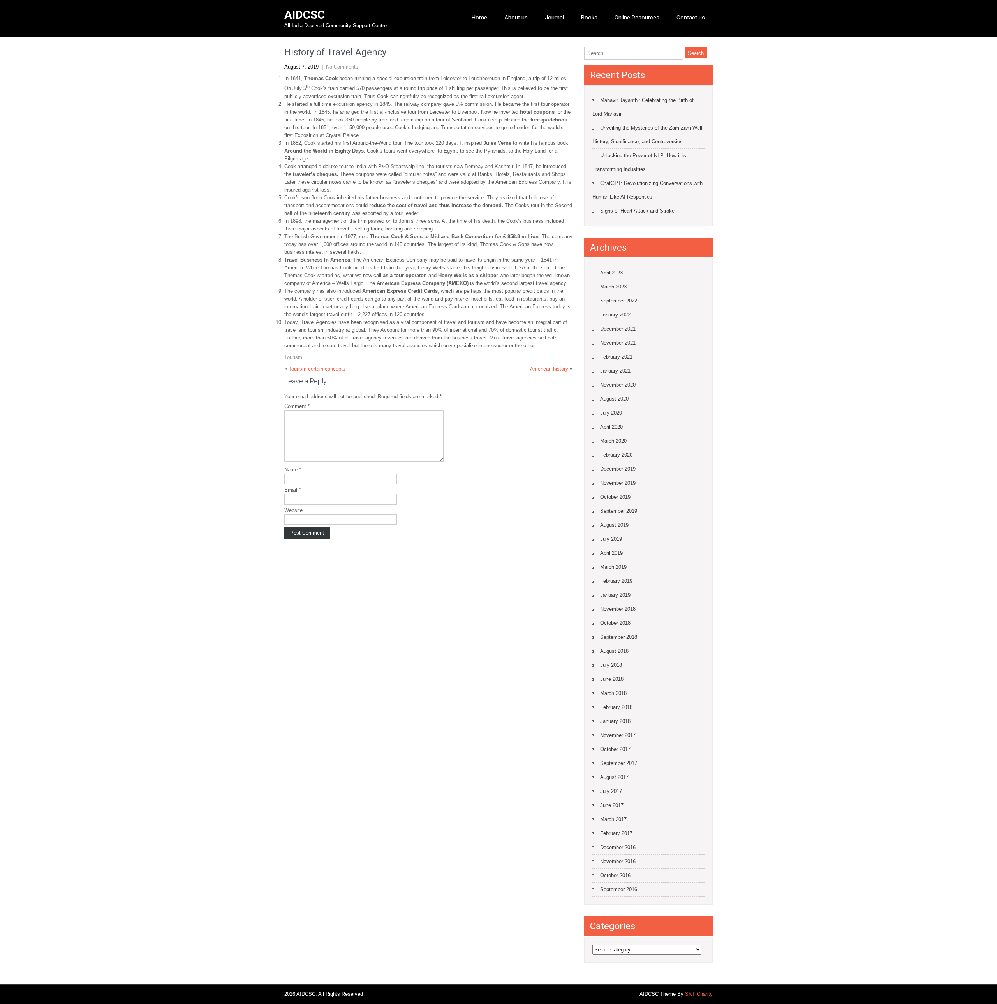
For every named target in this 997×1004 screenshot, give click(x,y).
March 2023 (613, 287)
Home (479, 17)
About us (516, 17)
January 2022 (615, 315)
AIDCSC (304, 14)
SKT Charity (699, 994)
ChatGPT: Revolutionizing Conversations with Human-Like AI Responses (647, 190)
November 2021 (618, 343)
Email (292, 490)
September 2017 (618, 763)
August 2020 (614, 399)
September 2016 (618, 889)
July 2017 (611, 791)
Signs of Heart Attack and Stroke (637, 211)
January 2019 (615, 595)
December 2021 (618, 329)
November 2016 (618, 861)
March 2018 (613, 693)
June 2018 (612, 679)
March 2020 (613, 441)
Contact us (690, 17)
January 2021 (615, 371)
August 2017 (614, 777)
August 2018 (614, 651)
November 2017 (618, 735)
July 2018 (611, 665)
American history (549, 369)
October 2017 (615, 749)
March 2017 (613, 819)
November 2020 (618, 385)
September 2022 (618, 301)
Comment (297, 406)
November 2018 (618, 609)
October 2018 (615, 623)
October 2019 (615, 497)
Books (589, 17)
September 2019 (618, 511)
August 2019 (614, 525)
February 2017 (616, 833)
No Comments (342, 67)
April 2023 (611, 273)
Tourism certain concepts (317, 369)
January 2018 (615, 721)
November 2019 (618, 483)
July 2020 (611, 413)
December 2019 (618, 469)
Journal (554, 17)
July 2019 (611, 539)
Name (292, 470)
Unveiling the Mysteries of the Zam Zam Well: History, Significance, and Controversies (648, 134)
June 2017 (612, 805)
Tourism (293, 357)
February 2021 (616, 357)
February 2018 (616, 707)
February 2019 (616, 581)
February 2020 (616, 455)
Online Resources (637, 17)
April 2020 (611, 427)
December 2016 (618, 847)
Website (293, 510)
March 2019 (613, 567)
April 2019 (611, 553)
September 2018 (618, 637)
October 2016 (615, 875)
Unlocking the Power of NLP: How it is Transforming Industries (639, 162)
